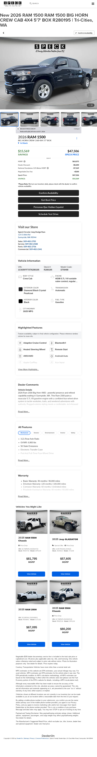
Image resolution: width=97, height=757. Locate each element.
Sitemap (26, 738)
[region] (48, 174)
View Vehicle (31, 574)
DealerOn (20, 738)
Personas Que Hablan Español (48, 207)
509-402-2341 (35, 249)
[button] (3, 33)
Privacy (32, 738)
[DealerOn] (48, 736)
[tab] (24, 433)
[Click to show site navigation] (93, 4)
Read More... (24, 412)
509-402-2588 (31, 244)
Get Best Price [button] (48, 200)
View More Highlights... (28, 369)
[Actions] (77, 138)
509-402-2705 (29, 241)
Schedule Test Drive (48, 214)
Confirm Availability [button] (48, 193)
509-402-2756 (29, 246)
